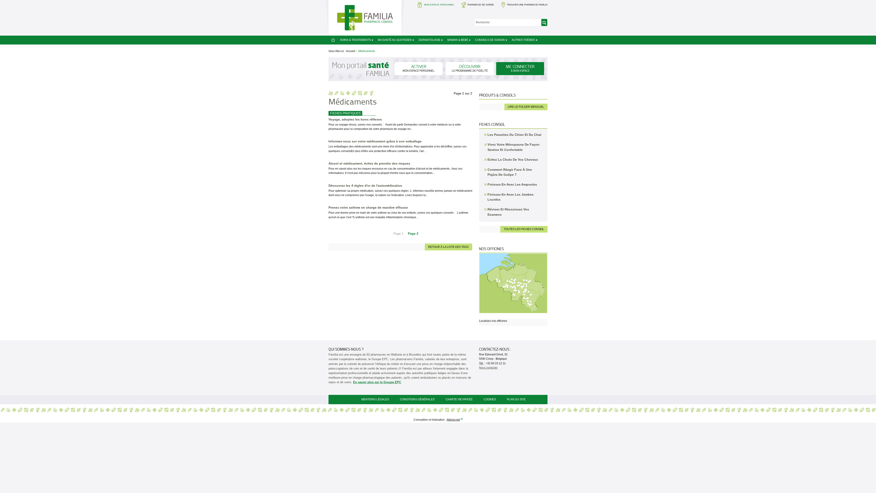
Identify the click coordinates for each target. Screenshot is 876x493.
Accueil (350, 51)
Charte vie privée (459, 399)
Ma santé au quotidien (395, 40)
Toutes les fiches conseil (524, 229)
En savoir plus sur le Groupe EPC (377, 382)
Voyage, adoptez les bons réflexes (355, 119)
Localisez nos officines (493, 321)
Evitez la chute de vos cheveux (513, 159)
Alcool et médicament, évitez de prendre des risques (369, 163)
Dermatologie (429, 40)
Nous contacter (488, 367)
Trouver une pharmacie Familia (527, 4)
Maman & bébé (457, 40)
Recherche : (483, 22)
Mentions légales (375, 399)
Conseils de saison (490, 40)
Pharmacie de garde (480, 4)
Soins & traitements (355, 40)
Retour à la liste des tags (448, 247)
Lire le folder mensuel (526, 106)
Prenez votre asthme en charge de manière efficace (368, 207)
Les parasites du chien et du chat (514, 134)
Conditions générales (417, 399)
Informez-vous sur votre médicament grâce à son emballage (375, 141)
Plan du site (516, 399)
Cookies (490, 399)
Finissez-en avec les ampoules (512, 184)
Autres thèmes (523, 40)
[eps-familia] (365, 17)
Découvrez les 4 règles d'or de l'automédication (365, 185)
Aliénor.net (453, 419)
